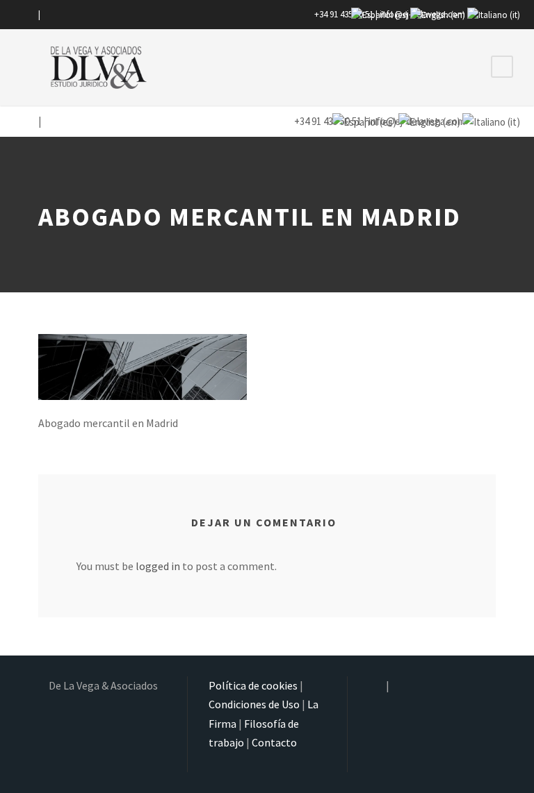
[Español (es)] (379, 14)
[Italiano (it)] (493, 14)
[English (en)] (437, 14)
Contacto (274, 742)
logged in (158, 566)
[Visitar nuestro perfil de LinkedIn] (48, 14)
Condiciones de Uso (254, 704)
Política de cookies (253, 685)
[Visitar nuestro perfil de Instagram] (28, 14)
